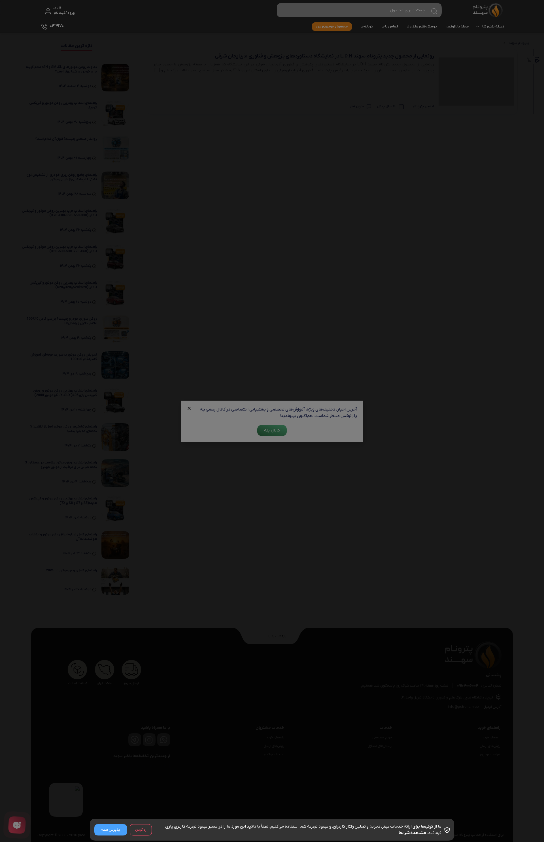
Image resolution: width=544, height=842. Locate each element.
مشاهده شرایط (412, 833)
